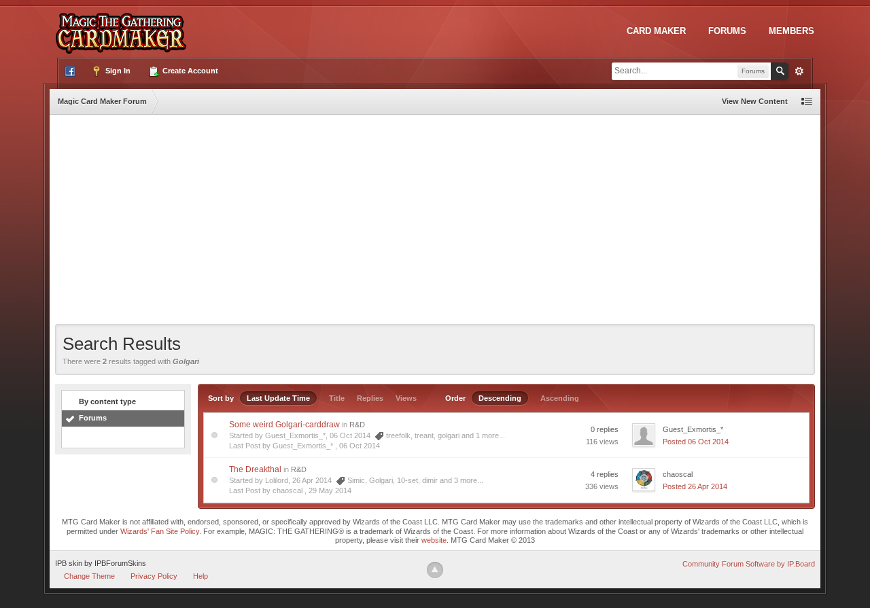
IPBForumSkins (120, 563)
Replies (370, 398)
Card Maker (656, 31)
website (434, 540)
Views (406, 398)
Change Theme (89, 576)
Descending (499, 398)
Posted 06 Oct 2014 (696, 441)
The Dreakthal (255, 469)
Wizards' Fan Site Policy (159, 531)
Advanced (799, 71)
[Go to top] (435, 570)
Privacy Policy (153, 576)
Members (791, 31)
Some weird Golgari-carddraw (284, 424)
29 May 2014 (330, 490)
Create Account (189, 71)
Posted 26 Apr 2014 (695, 486)
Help (200, 576)
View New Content (755, 101)
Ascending (559, 398)
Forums (727, 31)
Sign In (116, 71)
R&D (357, 425)
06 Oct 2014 (359, 446)
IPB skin (68, 563)
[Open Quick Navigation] (807, 101)
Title (337, 398)
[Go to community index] (124, 26)
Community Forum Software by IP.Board (748, 564)
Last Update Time (278, 398)
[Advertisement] (435, 222)
